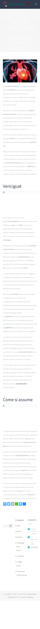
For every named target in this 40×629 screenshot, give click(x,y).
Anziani (18, 531)
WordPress (30, 597)
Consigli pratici (19, 564)
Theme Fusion (32, 594)
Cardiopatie (20, 556)
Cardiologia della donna (20, 546)
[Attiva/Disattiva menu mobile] (36, 4)
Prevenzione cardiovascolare (20, 573)
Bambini (19, 537)
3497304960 (34, 547)
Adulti (18, 526)
